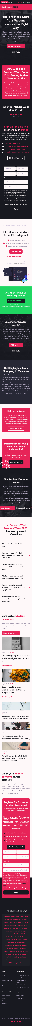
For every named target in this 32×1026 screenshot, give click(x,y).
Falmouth (17, 931)
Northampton (9, 948)
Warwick (15, 960)
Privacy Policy (12, 202)
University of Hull (16, 114)
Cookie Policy (20, 995)
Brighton (24, 919)
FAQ (3, 985)
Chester (6, 925)
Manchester (20, 942)
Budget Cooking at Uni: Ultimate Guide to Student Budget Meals (14, 690)
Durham (12, 928)
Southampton (22, 954)
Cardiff (26, 922)
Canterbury (19, 922)
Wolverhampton (14, 963)
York (21, 963)
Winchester (22, 960)
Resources (4, 977)
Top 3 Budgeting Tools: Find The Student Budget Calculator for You (16, 658)
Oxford (6, 951)
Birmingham (8, 919)
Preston (25, 951)
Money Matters (6, 995)
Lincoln (13, 939)
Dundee (6, 928)
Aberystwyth (15, 916)
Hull (25, 225)
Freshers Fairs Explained (22, 977)
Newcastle (18, 945)
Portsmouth (19, 951)
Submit (16, 209)
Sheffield (14, 954)
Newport (24, 945)
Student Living (14, 684)
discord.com (21, 261)
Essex (7, 931)
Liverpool (19, 939)
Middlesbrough (9, 945)
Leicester (7, 939)
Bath (26, 916)
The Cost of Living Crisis (22, 987)
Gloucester (10, 934)
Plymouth (12, 951)
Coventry (20, 925)
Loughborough (12, 942)
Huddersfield (10, 937)
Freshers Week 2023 (7, 980)
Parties (3, 733)
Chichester (13, 925)
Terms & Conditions (17, 263)
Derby (26, 925)
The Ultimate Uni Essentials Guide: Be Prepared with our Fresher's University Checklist (15, 758)
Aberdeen (7, 916)
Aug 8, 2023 (5, 652)
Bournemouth (17, 919)
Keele (20, 937)
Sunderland (22, 957)
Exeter (12, 931)
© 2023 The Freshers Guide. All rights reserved (16, 1018)
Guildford (17, 934)
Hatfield (23, 934)
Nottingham (23, 948)
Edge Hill (18, 928)
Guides (3, 753)
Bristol (6, 922)
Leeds (24, 937)
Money (12, 652)
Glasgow (23, 931)
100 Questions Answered (22, 975)
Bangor (22, 916)
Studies (4, 998)
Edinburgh (25, 928)
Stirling (16, 957)
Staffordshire (9, 957)
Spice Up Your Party (21, 984)
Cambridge (12, 922)
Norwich (16, 948)
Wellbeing (4, 1003)
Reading (8, 954)
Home (3, 975)
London (25, 939)
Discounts (4, 983)
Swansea (9, 960)
